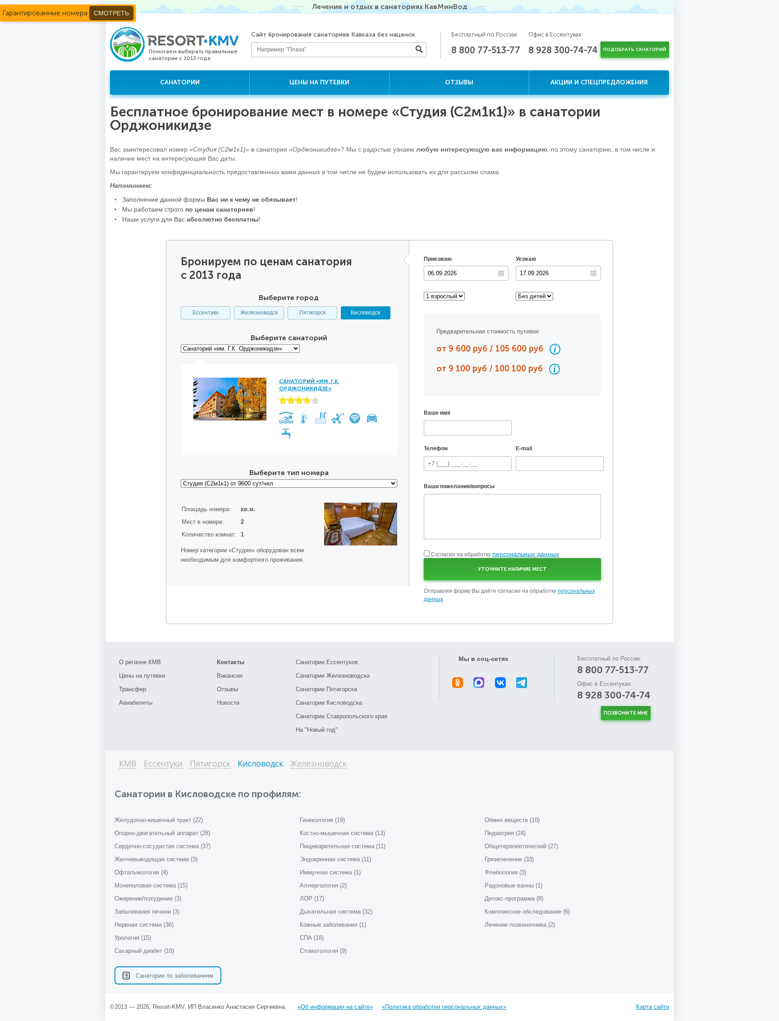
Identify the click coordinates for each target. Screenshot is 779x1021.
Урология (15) (133, 937)
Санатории (180, 82)
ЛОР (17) (312, 898)
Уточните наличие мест (512, 569)
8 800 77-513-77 (485, 50)
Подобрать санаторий (634, 49)
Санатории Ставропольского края (341, 716)
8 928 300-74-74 (563, 50)
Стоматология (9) (323, 950)
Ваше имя (437, 413)
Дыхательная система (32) (336, 911)
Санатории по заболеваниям (174, 975)
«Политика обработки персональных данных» (444, 1006)
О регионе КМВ (140, 662)
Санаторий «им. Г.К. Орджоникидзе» (309, 385)
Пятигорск (312, 313)
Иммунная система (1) (330, 872)
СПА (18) (312, 937)
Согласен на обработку (495, 554)
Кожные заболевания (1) (333, 924)
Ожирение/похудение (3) (148, 898)
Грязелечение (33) (509, 859)
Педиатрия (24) (505, 833)
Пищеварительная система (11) (342, 846)
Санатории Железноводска (333, 675)
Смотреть (111, 13)
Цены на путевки (319, 82)
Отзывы (459, 82)
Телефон (436, 448)
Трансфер (132, 689)
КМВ (128, 764)
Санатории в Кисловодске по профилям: (208, 793)
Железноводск (259, 313)
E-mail (524, 448)
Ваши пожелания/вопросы (459, 486)
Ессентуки (205, 313)
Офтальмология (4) (141, 872)
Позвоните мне (626, 713)
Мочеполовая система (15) (151, 885)
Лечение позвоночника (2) (520, 924)
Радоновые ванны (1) (513, 885)
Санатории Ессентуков (327, 662)
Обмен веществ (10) (512, 820)
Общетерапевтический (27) (521, 846)
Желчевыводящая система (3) (156, 859)
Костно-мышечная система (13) (342, 833)
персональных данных (525, 554)
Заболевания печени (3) (147, 911)
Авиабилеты (135, 702)
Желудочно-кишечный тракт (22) (159, 820)
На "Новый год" (317, 729)
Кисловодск (365, 313)
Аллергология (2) (323, 885)
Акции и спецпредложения (599, 82)
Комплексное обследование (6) (527, 911)
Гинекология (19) (322, 820)
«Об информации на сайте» (335, 1006)
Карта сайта (652, 1006)
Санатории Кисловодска (329, 702)
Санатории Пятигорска (326, 689)
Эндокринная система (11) (335, 859)
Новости (228, 702)
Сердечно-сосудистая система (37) (163, 846)
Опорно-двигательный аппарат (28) (162, 833)
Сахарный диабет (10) (144, 950)
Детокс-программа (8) (514, 898)
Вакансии (230, 675)
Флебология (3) (505, 872)
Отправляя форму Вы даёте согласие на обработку (509, 595)
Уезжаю (526, 259)
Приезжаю (438, 259)
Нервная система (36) (144, 924)
